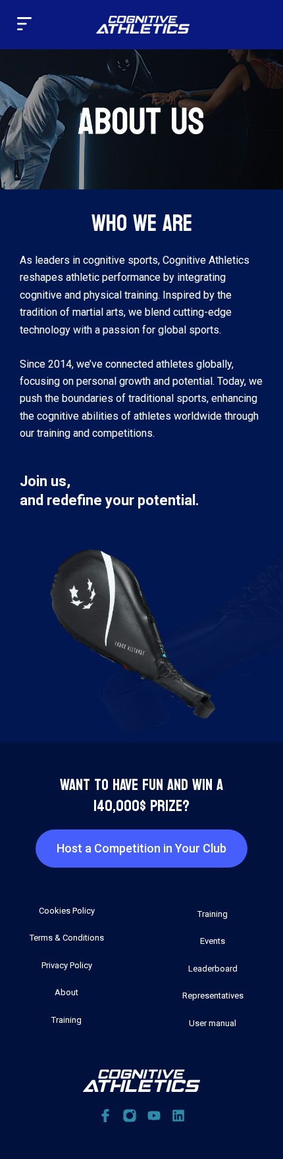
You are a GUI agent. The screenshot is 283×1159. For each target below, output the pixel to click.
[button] (24, 24)
